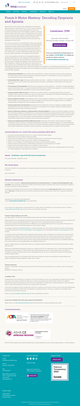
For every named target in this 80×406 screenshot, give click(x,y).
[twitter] (37, 3)
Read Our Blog (31, 363)
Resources (43, 11)
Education (16, 11)
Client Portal (6, 393)
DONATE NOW (57, 359)
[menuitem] (8, 11)
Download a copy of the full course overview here (29, 155)
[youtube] (42, 3)
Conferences (33, 11)
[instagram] (36, 359)
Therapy (8, 11)
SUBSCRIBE (32, 375)
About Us (51, 11)
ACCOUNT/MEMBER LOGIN (52, 2)
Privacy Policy (6, 397)
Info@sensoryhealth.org (9, 360)
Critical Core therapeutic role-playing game (30, 230)
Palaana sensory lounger (60, 230)
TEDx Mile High (23, 228)
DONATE (71, 8)
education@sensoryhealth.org (58, 59)
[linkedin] (40, 3)
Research (24, 11)
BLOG (64, 8)
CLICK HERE (59, 55)
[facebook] (34, 3)
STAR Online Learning (8, 395)
